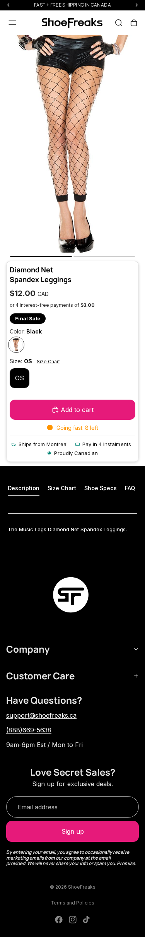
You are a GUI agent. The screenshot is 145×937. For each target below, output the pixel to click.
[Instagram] (72, 919)
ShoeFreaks (82, 887)
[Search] (118, 22)
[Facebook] (58, 919)
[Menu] (12, 22)
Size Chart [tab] (62, 488)
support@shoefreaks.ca (41, 715)
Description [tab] (23, 488)
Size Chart (48, 361)
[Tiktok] (86, 919)
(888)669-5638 (28, 730)
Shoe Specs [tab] (100, 488)
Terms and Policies (72, 903)
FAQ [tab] (130, 488)
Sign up (72, 831)
